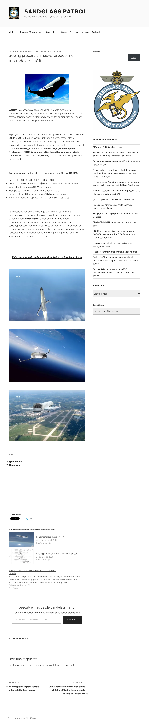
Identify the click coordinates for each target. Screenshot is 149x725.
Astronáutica (21, 639)
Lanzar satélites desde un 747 (50, 537)
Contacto (50, 32)
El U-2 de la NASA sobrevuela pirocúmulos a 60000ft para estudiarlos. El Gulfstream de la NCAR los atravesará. (114, 234)
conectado (39, 665)
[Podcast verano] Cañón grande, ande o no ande (115, 251)
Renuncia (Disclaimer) (30, 32)
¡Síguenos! (66, 32)
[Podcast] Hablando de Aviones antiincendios (114, 199)
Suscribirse (72, 619)
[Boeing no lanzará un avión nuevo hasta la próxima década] (48, 578)
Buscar (96, 51)
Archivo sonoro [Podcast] (88, 32)
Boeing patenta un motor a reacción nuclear (56, 553)
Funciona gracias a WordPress (22, 718)
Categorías (98, 305)
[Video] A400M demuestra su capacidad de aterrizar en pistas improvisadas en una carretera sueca (115, 260)
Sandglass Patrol (55, 11)
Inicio (11, 32)
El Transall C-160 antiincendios (107, 147)
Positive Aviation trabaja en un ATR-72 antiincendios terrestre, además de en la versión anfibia (115, 272)
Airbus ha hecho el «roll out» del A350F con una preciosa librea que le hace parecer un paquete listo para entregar (115, 173)
